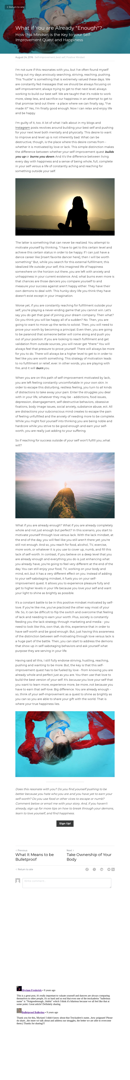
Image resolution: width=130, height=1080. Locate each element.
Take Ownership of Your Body (89, 857)
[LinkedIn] (101, 869)
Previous (22, 850)
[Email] (108, 869)
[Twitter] (94, 869)
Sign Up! (65, 823)
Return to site (16, 7)
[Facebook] (87, 869)
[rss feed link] (113, 869)
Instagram (22, 127)
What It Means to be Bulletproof (34, 857)
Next (69, 850)
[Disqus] (65, 942)
